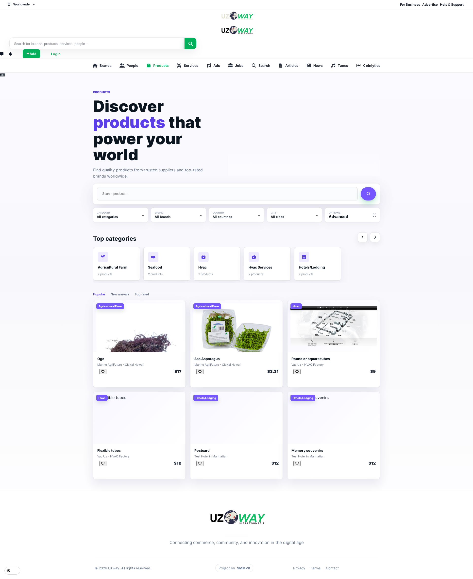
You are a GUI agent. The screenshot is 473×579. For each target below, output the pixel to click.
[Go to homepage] (236, 23)
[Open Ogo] (102, 371)
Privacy (299, 568)
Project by (234, 568)
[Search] (190, 44)
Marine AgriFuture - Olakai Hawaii (120, 364)
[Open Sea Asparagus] (199, 371)
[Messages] (1, 54)
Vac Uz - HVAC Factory (307, 364)
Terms (316, 568)
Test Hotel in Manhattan (210, 456)
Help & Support (452, 4)
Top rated (142, 294)
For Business (410, 4)
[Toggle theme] (12, 571)
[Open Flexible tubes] (102, 463)
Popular (99, 294)
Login (56, 54)
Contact (332, 568)
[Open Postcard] (199, 463)
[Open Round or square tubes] (297, 371)
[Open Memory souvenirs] (297, 463)
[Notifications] (10, 54)
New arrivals (120, 294)
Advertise (430, 4)
